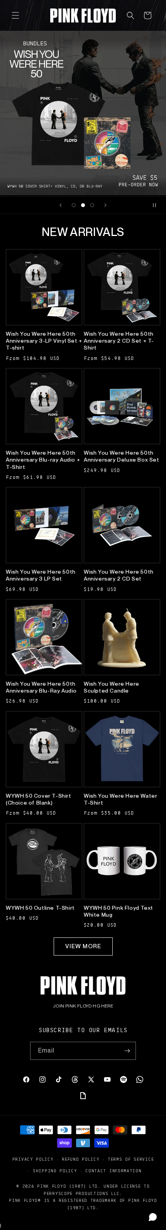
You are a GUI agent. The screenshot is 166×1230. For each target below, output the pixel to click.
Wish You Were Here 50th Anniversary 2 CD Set (119, 575)
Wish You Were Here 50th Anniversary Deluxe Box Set (121, 456)
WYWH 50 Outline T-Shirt (40, 908)
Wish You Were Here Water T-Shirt (120, 799)
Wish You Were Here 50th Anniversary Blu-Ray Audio (41, 687)
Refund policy (80, 1158)
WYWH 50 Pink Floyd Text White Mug (118, 911)
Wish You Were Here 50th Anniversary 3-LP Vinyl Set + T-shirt (44, 341)
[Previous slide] (60, 205)
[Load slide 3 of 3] (92, 205)
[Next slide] (105, 205)
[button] (15, 15)
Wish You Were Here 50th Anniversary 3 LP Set (41, 575)
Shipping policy (55, 1170)
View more (83, 946)
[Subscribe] (127, 1051)
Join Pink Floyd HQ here (83, 1006)
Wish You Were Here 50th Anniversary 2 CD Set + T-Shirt (119, 341)
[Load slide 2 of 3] (83, 205)
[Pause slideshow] (157, 205)
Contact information (113, 1170)
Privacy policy (33, 1158)
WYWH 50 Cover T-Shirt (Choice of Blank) (38, 799)
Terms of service (131, 1158)
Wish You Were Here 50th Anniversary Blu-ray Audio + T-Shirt (43, 460)
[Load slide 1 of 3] (73, 205)
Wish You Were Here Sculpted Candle (111, 687)
